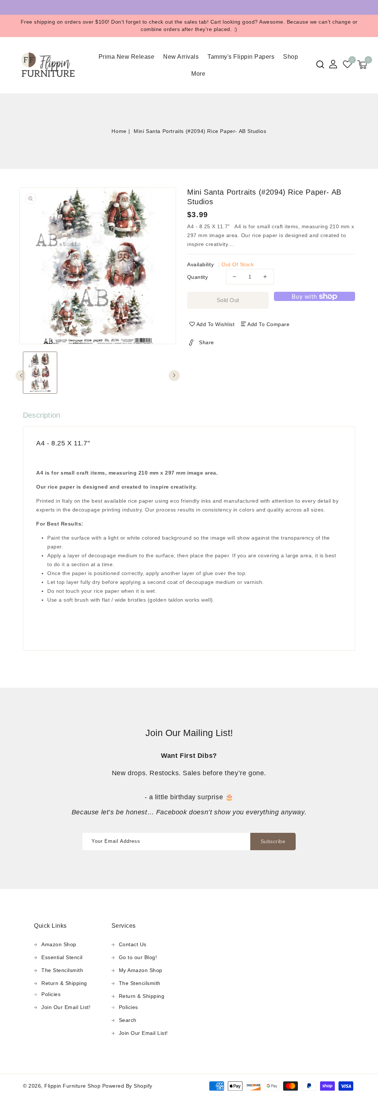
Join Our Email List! (65, 1007)
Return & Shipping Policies (64, 988)
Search (128, 1020)
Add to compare (268, 324)
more (198, 74)
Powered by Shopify (127, 1086)
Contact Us (133, 944)
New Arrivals (181, 57)
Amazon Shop (58, 944)
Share (206, 342)
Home (118, 131)
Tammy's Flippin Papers (240, 57)
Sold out (228, 300)
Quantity (197, 277)
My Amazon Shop (140, 970)
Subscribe (273, 841)
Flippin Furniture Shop (72, 1086)
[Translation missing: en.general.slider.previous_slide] (21, 375)
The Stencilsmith (62, 970)
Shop (290, 57)
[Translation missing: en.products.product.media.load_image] (40, 373)
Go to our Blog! (138, 957)
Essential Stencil (62, 957)
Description (41, 415)
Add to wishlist (215, 324)
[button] (320, 64)
